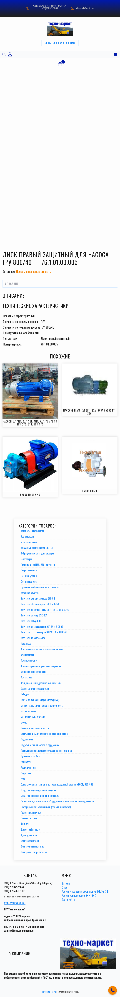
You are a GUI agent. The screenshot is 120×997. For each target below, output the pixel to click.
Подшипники (27, 739)
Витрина (66, 883)
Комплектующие (29, 660)
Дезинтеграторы (29, 581)
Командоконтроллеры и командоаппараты (42, 649)
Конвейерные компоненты (34, 672)
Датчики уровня (29, 576)
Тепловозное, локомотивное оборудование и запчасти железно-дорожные (57, 801)
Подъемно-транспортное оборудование (40, 745)
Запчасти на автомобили (33, 638)
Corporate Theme (49, 991)
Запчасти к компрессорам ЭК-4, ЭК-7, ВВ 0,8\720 (45, 610)
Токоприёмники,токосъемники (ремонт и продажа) (46, 807)
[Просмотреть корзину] (59, 64)
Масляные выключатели (33, 717)
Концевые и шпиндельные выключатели (41, 683)
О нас (65, 887)
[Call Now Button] (112, 990)
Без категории (28, 536)
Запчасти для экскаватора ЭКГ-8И (38, 598)
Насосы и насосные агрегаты (33, 271)
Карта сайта (68, 899)
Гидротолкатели (29, 570)
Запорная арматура (30, 593)
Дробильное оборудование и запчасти (40, 587)
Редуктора (26, 773)
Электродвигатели (30, 841)
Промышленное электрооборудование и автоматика (46, 750)
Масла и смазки (28, 711)
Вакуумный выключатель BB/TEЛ (37, 548)
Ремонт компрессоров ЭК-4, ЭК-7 (79, 895)
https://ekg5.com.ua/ (14, 903)
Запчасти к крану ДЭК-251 (34, 615)
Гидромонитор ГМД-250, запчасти (38, 565)
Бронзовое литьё (29, 542)
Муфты (24, 722)
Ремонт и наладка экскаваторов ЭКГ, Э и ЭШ (85, 891)
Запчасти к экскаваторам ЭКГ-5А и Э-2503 (42, 627)
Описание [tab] (11, 284)
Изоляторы (26, 643)
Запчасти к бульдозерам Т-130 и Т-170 (40, 604)
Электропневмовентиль (32, 846)
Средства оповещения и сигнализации (40, 796)
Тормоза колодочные (31, 812)
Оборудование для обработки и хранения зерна (44, 734)
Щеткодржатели (29, 835)
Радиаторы (26, 762)
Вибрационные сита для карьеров (37, 553)
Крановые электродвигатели (35, 688)
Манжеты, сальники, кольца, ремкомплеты (42, 705)
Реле (23, 779)
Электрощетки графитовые (34, 852)
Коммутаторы (27, 655)
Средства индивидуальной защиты (38, 790)
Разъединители (28, 767)
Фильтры (25, 824)
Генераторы (26, 559)
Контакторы (26, 677)
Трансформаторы (29, 818)
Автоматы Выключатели (33, 531)
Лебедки (25, 694)
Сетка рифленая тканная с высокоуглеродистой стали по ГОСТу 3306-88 (57, 784)
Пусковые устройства (31, 756)
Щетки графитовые (30, 829)
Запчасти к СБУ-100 (31, 621)
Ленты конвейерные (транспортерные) (40, 700)
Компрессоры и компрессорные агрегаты (41, 666)
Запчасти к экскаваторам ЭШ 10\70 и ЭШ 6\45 (44, 632)
